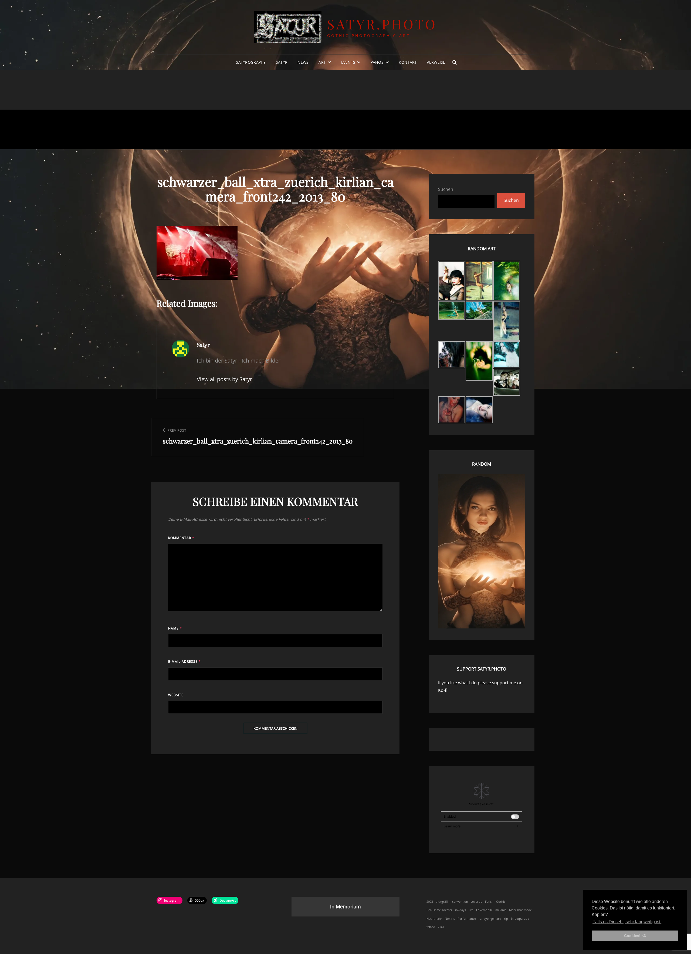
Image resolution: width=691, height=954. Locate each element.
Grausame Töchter (439, 910)
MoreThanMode (520, 910)
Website (176, 695)
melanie (500, 910)
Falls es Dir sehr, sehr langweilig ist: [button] (626, 921)
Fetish (489, 902)
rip (506, 919)
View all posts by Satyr (224, 379)
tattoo (430, 927)
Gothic (500, 902)
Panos (377, 62)
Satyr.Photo (382, 24)
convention (460, 902)
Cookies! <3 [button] (635, 935)
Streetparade (520, 919)
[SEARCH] (454, 62)
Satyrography (251, 62)
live (471, 910)
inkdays (460, 910)
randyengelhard (490, 919)
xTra (441, 927)
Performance (467, 919)
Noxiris (450, 919)
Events (348, 62)
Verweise (436, 62)
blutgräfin (442, 902)
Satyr (281, 62)
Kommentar (181, 538)
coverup (476, 902)
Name (175, 628)
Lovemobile (484, 910)
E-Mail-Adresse (184, 661)
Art (322, 62)
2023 (429, 902)
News (303, 62)
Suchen (445, 189)
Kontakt (408, 62)
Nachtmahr (434, 919)
